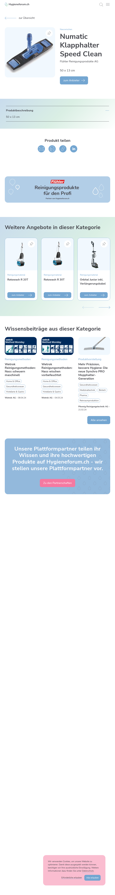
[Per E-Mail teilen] (41, 148)
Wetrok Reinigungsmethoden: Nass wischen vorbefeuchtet (56, 370)
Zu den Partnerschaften (57, 483)
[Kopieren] (62, 148)
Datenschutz (88, 870)
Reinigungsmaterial (16, 274)
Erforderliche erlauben (71, 877)
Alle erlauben (92, 877)
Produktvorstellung (89, 359)
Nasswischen (66, 29)
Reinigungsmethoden (18, 359)
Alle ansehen (99, 420)
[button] (107, 4)
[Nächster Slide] (104, 307)
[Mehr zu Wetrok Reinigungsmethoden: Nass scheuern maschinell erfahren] (21, 346)
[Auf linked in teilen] (73, 148)
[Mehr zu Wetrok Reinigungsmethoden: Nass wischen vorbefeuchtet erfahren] (57, 346)
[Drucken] (52, 148)
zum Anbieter (71, 80)
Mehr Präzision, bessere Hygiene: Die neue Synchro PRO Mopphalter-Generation (93, 371)
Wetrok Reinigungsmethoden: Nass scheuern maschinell (20, 370)
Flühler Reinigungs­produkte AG (79, 61)
